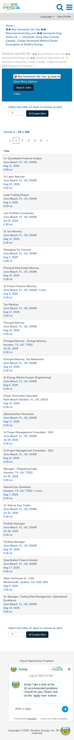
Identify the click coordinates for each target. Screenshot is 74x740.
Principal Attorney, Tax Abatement (24, 359)
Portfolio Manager (14, 523)
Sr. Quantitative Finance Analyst (23, 158)
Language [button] (46, 16)
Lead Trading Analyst (16, 194)
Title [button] (6, 150)
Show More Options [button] (25, 81)
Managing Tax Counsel (17, 249)
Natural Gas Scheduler (17, 487)
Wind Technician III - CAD (19, 578)
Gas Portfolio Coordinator (19, 213)
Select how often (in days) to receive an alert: (35, 106)
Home (9, 25)
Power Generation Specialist (21, 395)
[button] (69, 7)
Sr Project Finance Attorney (20, 286)
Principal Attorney (14, 322)
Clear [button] (17, 93)
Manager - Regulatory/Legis (20, 468)
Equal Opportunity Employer (37, 660)
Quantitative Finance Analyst (21, 560)
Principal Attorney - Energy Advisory (25, 340)
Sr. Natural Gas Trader (17, 505)
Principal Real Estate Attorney (21, 267)
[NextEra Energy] (11, 7)
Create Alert (38, 113)
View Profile (64, 16)
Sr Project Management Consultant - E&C (29, 432)
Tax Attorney (11, 304)
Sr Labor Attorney (14, 176)
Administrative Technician (19, 413)
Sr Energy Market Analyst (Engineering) (27, 377)
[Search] (60, 7)
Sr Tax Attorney (13, 231)
